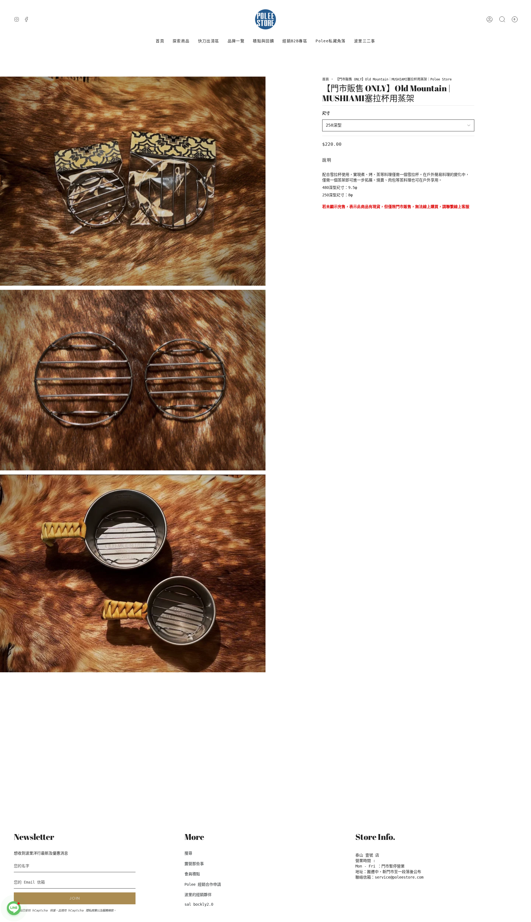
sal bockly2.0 (198, 904)
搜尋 (188, 853)
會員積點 (192, 874)
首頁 (325, 79)
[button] (181, 41)
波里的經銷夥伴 (198, 894)
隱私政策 (91, 910)
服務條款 (107, 910)
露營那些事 (194, 863)
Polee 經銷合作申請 (202, 884)
